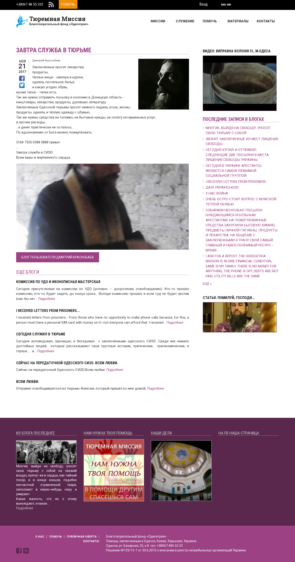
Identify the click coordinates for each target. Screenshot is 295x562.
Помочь (68, 4)
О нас (39, 536)
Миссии (158, 21)
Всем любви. (27, 381)
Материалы (237, 21)
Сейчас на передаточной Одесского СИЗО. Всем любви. (67, 363)
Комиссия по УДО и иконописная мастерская (58, 282)
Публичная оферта (82, 536)
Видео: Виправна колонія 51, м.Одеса (237, 51)
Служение (185, 21)
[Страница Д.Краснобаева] (19, 550)
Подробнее (46, 299)
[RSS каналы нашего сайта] (26, 550)
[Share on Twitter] (22, 85)
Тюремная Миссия (57, 19)
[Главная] (22, 21)
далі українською (222, 187)
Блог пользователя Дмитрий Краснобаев (57, 257)
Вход (203, 4)
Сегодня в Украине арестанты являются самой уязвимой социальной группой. (233, 171)
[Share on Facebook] (22, 78)
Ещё (206, 284)
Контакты (266, 21)
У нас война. (217, 193)
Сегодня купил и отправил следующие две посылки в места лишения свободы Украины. (237, 155)
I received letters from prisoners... (48, 310)
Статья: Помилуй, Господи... (229, 298)
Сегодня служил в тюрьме (40, 334)
